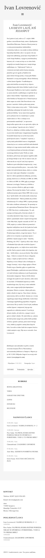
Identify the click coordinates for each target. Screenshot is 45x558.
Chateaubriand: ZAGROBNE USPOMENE (21, 444)
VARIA (9, 391)
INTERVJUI (11, 404)
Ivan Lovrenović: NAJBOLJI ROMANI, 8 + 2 (22, 426)
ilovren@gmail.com (16, 500)
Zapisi (33, 363)
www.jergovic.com (18, 357)
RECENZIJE (11, 408)
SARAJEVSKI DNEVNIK (15, 395)
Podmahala (20, 369)
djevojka (30, 369)
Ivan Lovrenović (22, 7)
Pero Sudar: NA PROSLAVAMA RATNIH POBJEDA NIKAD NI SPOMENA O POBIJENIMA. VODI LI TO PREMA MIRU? (22, 435)
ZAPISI (9, 400)
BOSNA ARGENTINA (14, 387)
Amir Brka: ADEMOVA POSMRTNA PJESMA (22, 452)
